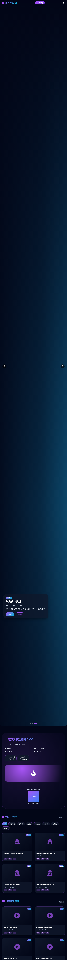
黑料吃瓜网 (11, 2)
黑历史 (29, 824)
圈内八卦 (21, 824)
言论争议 (55, 824)
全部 (5, 823)
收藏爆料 (20, 614)
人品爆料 (6, 828)
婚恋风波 (37, 824)
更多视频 (61, 902)
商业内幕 (46, 824)
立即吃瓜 (10, 614)
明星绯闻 (12, 824)
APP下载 (40, 3)
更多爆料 (61, 817)
